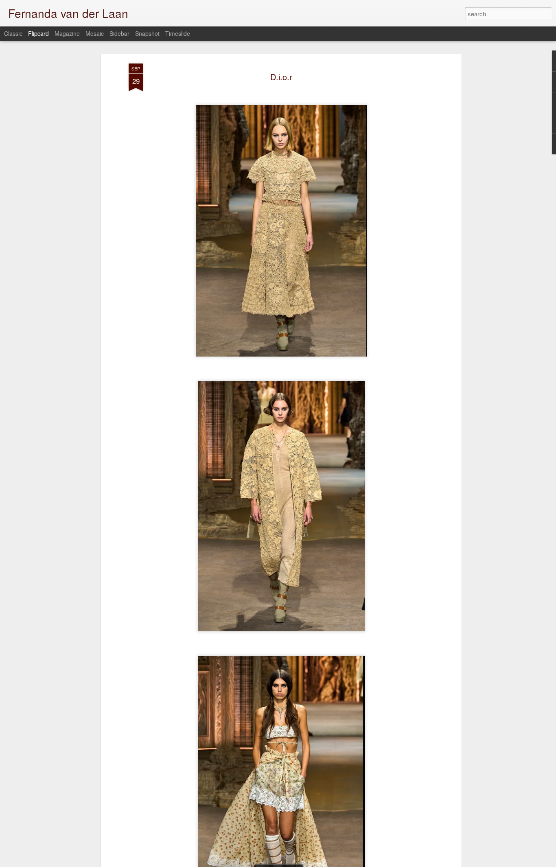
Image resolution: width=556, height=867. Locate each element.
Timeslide (177, 33)
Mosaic (94, 33)
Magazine (67, 33)
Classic (13, 33)
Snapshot (147, 33)
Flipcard (38, 33)
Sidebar (119, 33)
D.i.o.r (281, 77)
